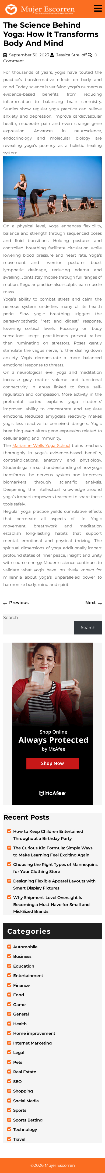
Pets (17, 1062)
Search (10, 617)
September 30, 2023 (29, 54)
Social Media (26, 1100)
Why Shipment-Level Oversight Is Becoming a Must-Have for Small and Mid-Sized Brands (51, 904)
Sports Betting (28, 1120)
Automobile (25, 946)
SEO (17, 1081)
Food (18, 994)
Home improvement (34, 1033)
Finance (21, 985)
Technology (25, 1129)
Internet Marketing (32, 1043)
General (21, 1014)
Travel (19, 1139)
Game (19, 1004)
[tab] (98, 9)
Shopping (23, 1091)
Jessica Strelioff (71, 54)
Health (20, 1023)
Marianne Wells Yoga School (41, 445)
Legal (18, 1052)
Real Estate (24, 1071)
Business (22, 956)
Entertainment (28, 975)
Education (23, 966)
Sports (19, 1110)
